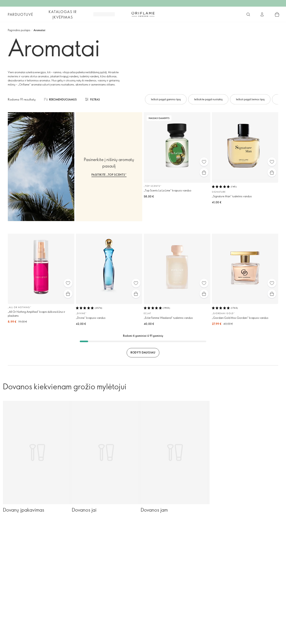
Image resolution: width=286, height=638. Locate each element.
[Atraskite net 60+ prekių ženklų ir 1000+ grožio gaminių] (248, 14)
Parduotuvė (20, 14)
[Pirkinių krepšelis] (277, 14)
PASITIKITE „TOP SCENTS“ (108, 174)
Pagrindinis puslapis (19, 30)
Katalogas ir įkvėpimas (63, 14)
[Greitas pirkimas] (204, 172)
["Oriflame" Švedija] (143, 14)
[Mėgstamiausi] (204, 161)
